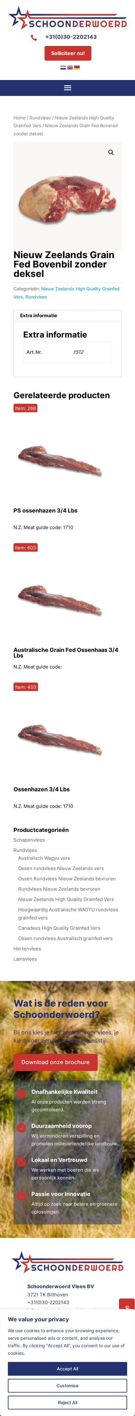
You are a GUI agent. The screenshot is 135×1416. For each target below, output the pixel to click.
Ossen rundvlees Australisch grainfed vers (65, 938)
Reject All (67, 1402)
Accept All (67, 1368)
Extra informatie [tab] (38, 315)
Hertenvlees (27, 949)
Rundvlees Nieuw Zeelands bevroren (59, 889)
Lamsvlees (25, 959)
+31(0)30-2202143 (71, 37)
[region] (67, 1362)
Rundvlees (40, 117)
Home (19, 117)
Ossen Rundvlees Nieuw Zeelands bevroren (67, 879)
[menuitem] (63, 67)
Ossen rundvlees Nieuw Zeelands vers (61, 868)
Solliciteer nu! (68, 53)
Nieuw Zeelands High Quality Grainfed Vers (66, 899)
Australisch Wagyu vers (44, 858)
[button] (111, 152)
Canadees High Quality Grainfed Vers (59, 928)
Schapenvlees (29, 840)
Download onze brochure (55, 1062)
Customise (67, 1385)
